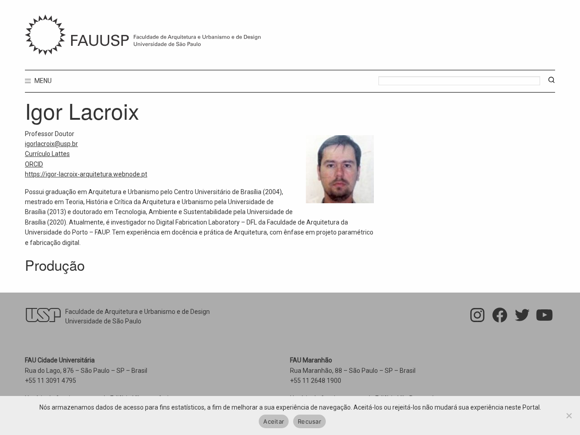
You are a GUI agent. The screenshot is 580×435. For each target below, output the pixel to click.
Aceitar (273, 421)
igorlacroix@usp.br (51, 143)
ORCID (34, 164)
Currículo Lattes (47, 153)
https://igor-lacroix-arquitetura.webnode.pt (86, 174)
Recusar (309, 421)
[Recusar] (568, 415)
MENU (42, 80)
